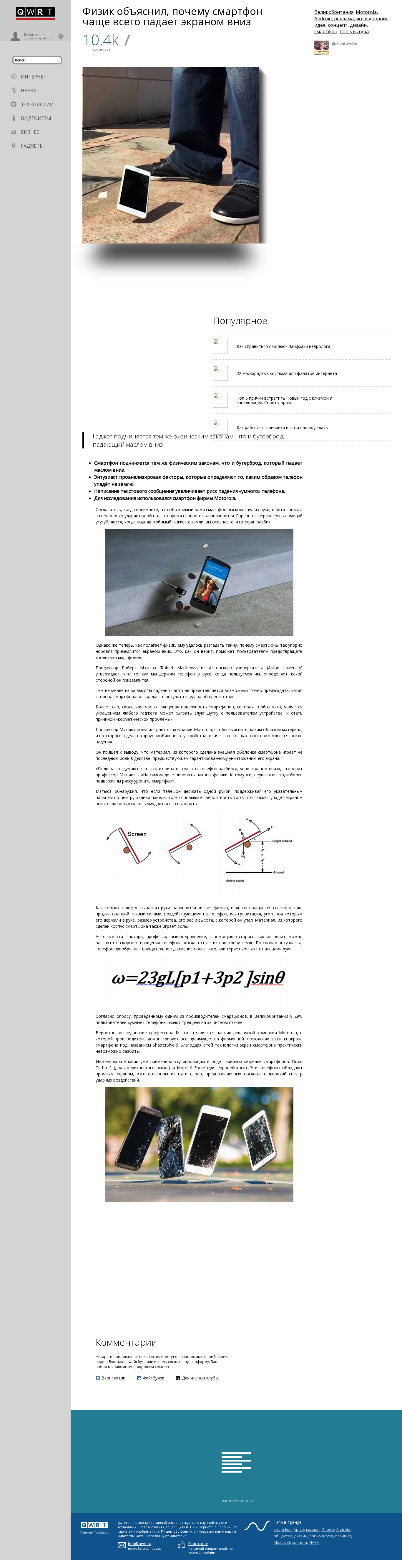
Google (327, 1529)
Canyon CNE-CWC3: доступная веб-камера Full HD (345, 170)
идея (319, 25)
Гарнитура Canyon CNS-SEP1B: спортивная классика (288, 229)
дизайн (358, 25)
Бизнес (30, 132)
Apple (299, 1529)
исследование (372, 18)
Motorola (366, 12)
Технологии (37, 104)
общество (283, 1536)
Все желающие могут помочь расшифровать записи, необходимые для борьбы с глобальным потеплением (287, 153)
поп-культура (321, 1536)
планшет (343, 1536)
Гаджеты (32, 146)
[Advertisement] (236, 284)
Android (323, 18)
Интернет (33, 77)
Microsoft (282, 1542)
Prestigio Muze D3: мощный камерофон (344, 232)
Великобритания (333, 12)
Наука (28, 90)
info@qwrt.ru (139, 1543)
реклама (344, 18)
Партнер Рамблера (94, 1532)
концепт (338, 25)
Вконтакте (198, 1543)
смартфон (325, 31)
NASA (314, 1542)
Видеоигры (36, 118)
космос (312, 1529)
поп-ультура (354, 31)
